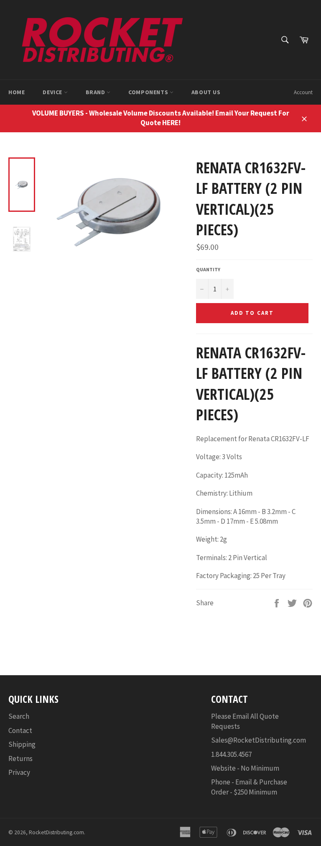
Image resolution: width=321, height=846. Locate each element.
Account (303, 92)
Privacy (19, 772)
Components (149, 92)
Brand (96, 92)
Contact (20, 730)
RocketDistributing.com (56, 832)
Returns (20, 758)
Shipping (22, 744)
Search (18, 716)
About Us (206, 92)
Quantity (208, 269)
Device (53, 92)
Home (16, 92)
